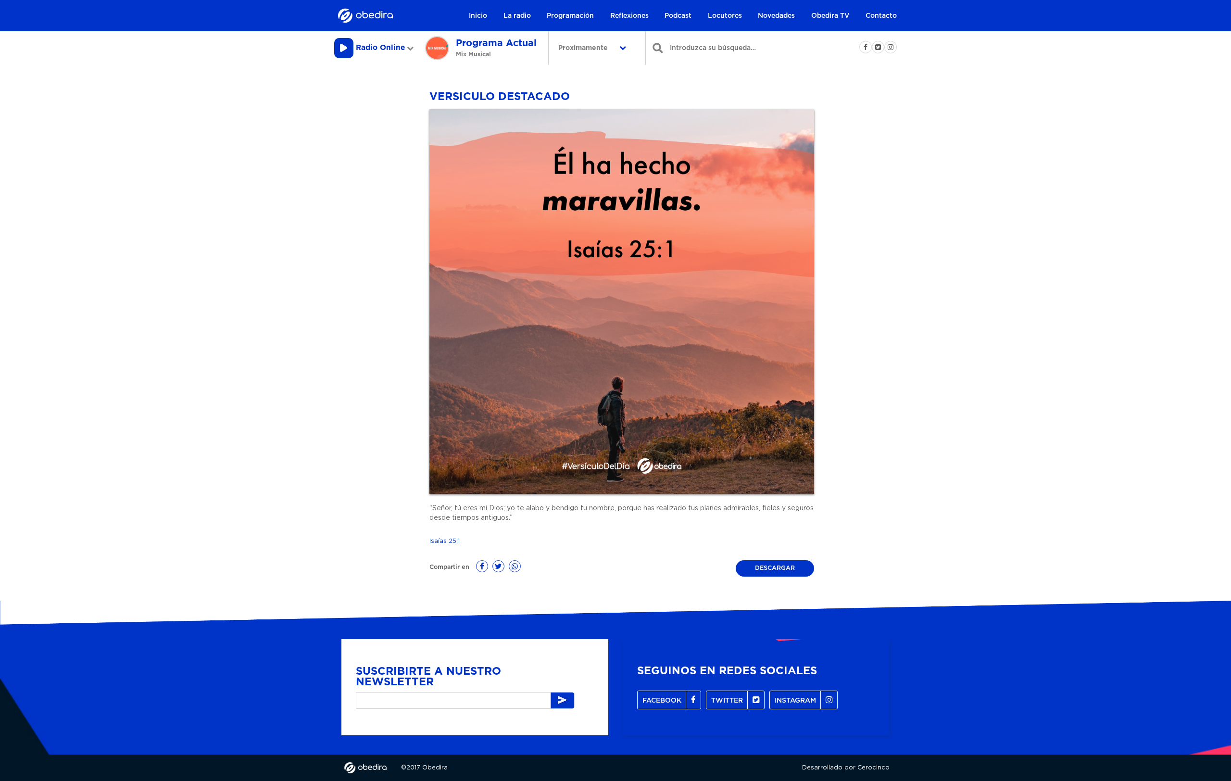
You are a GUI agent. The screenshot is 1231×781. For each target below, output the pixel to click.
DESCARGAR (775, 568)
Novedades (776, 16)
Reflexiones (629, 16)
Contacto (881, 16)
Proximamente (584, 48)
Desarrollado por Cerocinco (846, 768)
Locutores (725, 16)
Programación (570, 16)
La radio (517, 16)
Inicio (478, 16)
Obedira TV (830, 16)
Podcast (678, 16)
